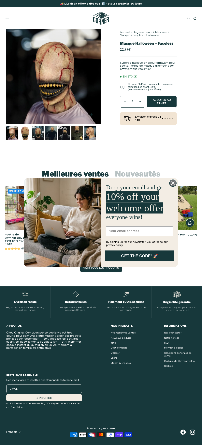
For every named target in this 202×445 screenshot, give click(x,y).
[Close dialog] (172, 183)
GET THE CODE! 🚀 (139, 256)
